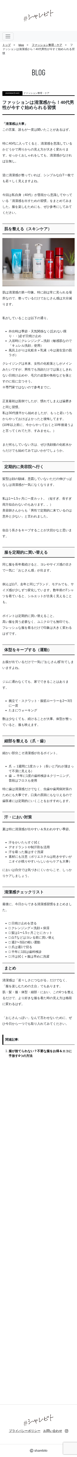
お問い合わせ (52, 1430)
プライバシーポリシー (24, 1430)
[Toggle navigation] (7, 36)
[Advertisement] (38, 1228)
